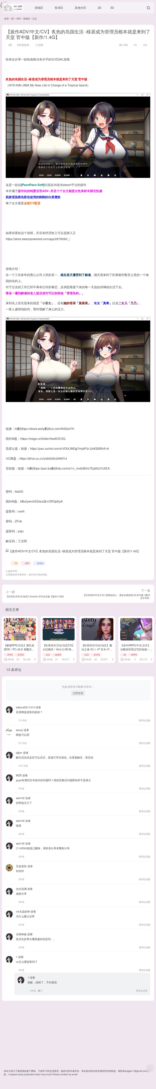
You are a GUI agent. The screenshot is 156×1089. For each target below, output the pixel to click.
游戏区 (26, 18)
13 (135, 45)
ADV (18, 18)
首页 (6, 18)
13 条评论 (13, 669)
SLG (48, 654)
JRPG (10, 654)
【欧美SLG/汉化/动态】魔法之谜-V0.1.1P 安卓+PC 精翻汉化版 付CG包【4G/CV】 (96, 651)
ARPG (134, 654)
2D (12, 18)
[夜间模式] (150, 1068)
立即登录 (78, 693)
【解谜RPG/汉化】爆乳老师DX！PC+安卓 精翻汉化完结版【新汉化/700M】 (19, 649)
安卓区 (21, 654)
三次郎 (38, 45)
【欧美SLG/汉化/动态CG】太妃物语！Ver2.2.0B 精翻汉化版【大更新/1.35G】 (59, 649)
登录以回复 (144, 720)
